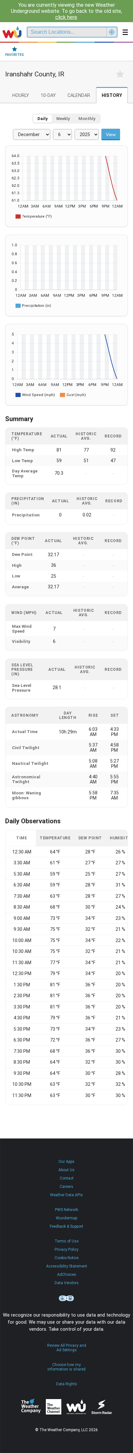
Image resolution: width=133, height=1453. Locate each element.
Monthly (87, 118)
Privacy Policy (66, 1249)
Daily (42, 118)
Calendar (78, 95)
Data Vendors (67, 1283)
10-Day (48, 95)
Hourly (20, 95)
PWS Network (66, 1209)
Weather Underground (76, 1406)
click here (66, 17)
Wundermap (66, 1218)
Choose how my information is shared (66, 1366)
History (112, 95)
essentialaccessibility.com (66, 1298)
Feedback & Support (66, 1226)
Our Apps (66, 1161)
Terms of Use (66, 1241)
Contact (67, 1178)
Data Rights (66, 1384)
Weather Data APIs (66, 1195)
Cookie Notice (66, 1258)
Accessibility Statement (66, 1266)
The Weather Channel (53, 1406)
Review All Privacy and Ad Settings (66, 1347)
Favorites (14, 55)
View (111, 134)
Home (12, 32)
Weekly (63, 118)
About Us (66, 1170)
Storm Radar (101, 1407)
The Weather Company (31, 1406)
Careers (66, 1186)
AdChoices (66, 1274)
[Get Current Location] (112, 32)
